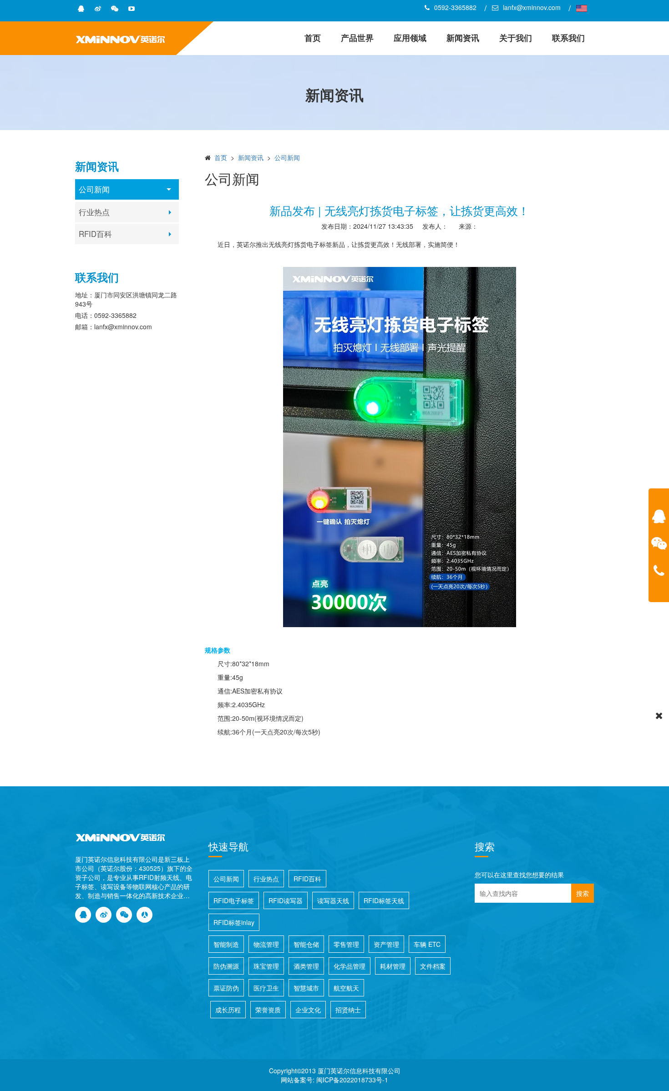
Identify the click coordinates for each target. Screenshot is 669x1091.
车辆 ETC (427, 944)
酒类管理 (306, 965)
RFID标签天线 (384, 900)
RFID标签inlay (233, 922)
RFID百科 (95, 233)
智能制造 (226, 944)
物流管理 (266, 944)
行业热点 (94, 211)
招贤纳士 (348, 1009)
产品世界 (357, 38)
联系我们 (568, 38)
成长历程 (228, 1009)
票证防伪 (226, 987)
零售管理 (346, 944)
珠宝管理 (266, 965)
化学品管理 (349, 965)
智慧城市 (306, 987)
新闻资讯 (462, 38)
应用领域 (410, 38)
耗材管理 (392, 965)
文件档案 (433, 965)
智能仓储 (306, 944)
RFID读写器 (286, 900)
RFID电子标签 (233, 900)
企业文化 (308, 1009)
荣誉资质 (268, 1009)
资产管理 (386, 944)
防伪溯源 (226, 965)
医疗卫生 (266, 987)
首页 (312, 38)
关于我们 (515, 38)
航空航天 (346, 987)
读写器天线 (333, 900)
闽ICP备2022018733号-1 (352, 1079)
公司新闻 (94, 189)
